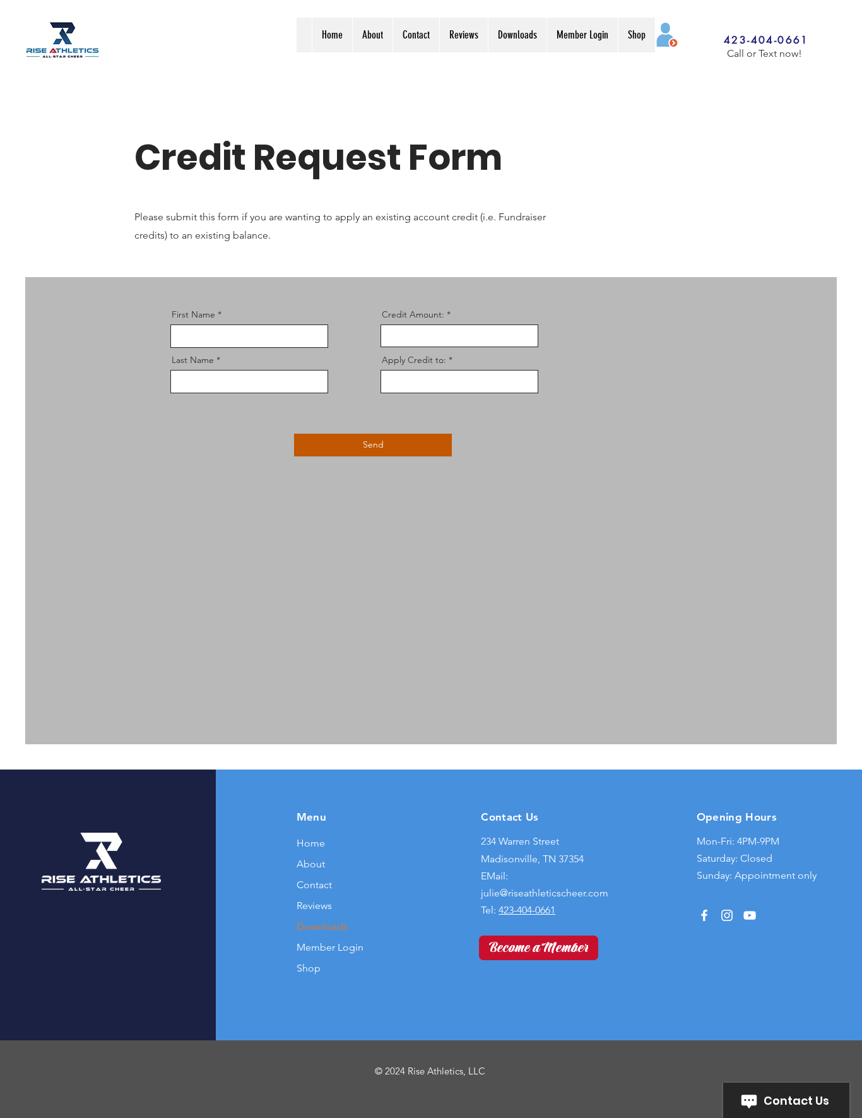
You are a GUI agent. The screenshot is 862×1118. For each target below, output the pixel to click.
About (311, 864)
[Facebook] (704, 915)
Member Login (330, 947)
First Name (193, 314)
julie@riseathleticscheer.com (544, 893)
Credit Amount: (414, 314)
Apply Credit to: (415, 359)
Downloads (322, 926)
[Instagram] (727, 915)
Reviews (314, 906)
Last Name (193, 359)
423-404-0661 (527, 910)
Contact (314, 885)
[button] (517, 35)
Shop (309, 968)
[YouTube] (749, 915)
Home (311, 843)
